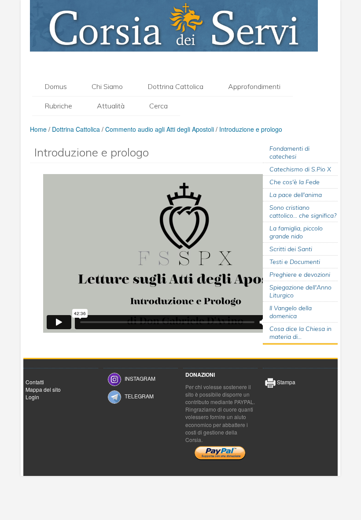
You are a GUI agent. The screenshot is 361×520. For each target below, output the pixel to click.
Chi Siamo (107, 86)
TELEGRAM (139, 396)
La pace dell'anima (295, 195)
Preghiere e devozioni (299, 275)
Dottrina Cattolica (175, 86)
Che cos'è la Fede (294, 182)
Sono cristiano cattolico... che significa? (302, 211)
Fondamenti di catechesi (289, 152)
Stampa (285, 382)
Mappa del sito (43, 389)
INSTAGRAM (140, 378)
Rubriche (58, 105)
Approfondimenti (254, 86)
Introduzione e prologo (250, 129)
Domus (55, 86)
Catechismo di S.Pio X (300, 169)
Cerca (158, 105)
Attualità (111, 105)
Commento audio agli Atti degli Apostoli (159, 129)
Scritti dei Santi (290, 249)
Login (32, 397)
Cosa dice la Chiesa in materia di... (300, 333)
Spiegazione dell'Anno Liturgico (300, 291)
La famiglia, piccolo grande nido (296, 232)
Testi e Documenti (294, 262)
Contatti (35, 382)
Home (38, 129)
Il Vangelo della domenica (290, 312)
